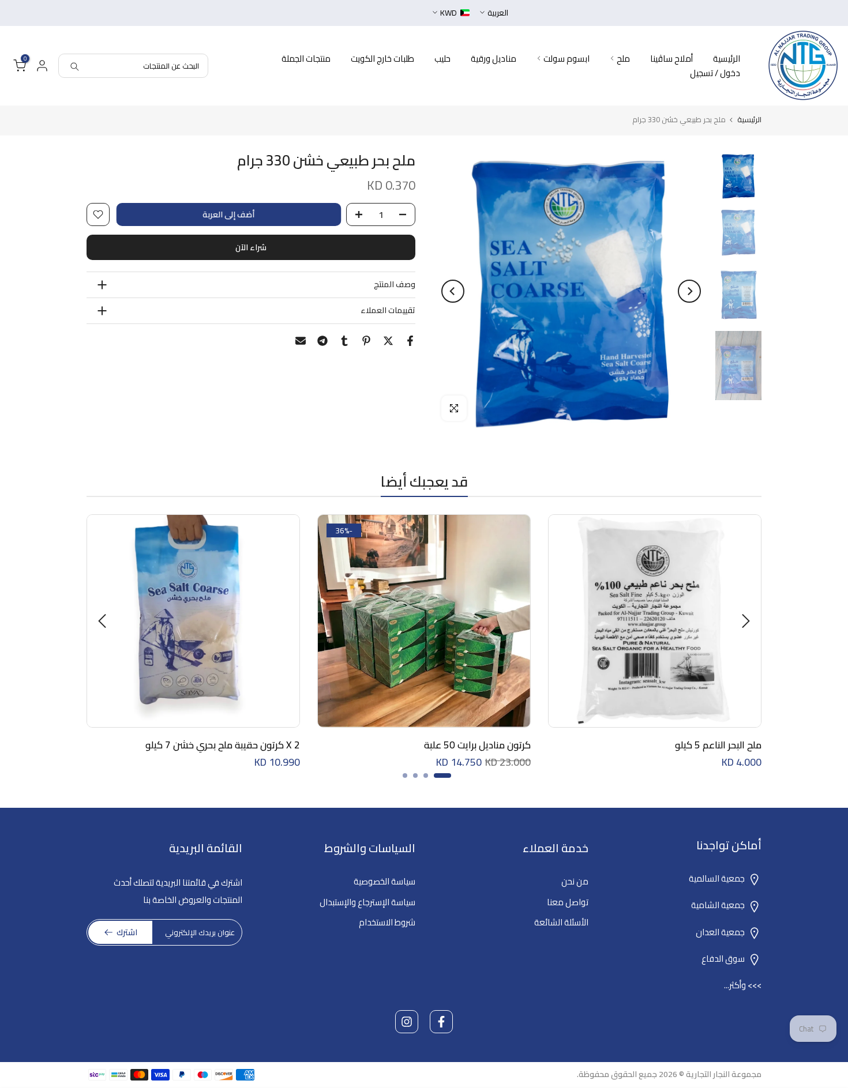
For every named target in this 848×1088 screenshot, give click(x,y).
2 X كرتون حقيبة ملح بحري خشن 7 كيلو (222, 745)
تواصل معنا (567, 902)
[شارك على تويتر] (388, 341)
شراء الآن (251, 247)
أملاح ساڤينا (671, 58)
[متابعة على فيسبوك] (441, 1021)
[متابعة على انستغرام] (406, 1021)
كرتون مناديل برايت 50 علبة (477, 745)
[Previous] (689, 291)
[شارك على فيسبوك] (410, 341)
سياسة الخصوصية (384, 881)
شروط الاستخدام (387, 922)
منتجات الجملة (306, 58)
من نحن (574, 881)
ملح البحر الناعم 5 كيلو (718, 745)
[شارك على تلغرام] (322, 341)
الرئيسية (726, 58)
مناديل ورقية (493, 58)
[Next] (452, 291)
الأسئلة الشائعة (561, 922)
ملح (623, 58)
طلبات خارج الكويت (382, 58)
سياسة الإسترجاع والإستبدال (367, 902)
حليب (442, 58)
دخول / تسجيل (715, 73)
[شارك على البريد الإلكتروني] (300, 341)
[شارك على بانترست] (366, 341)
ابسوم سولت (566, 58)
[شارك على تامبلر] (344, 341)
